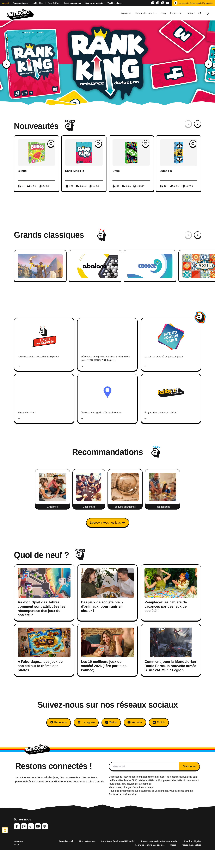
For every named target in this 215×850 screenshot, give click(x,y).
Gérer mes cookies (191, 845)
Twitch (161, 722)
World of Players (114, 3)
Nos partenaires (87, 841)
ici (185, 780)
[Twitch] (45, 826)
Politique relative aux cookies (150, 845)
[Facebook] (152, 3)
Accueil (5, 3)
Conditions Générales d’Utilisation (118, 841)
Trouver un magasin (94, 3)
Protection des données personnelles (159, 841)
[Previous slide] (6, 64)
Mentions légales (192, 841)
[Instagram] (157, 3)
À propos (125, 13)
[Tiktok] (31, 826)
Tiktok (113, 722)
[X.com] (162, 3)
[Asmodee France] (20, 13)
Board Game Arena (72, 3)
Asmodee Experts (20, 3)
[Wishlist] (207, 13)
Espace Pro (176, 13)
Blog (163, 13)
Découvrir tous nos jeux (105, 522)
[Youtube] (167, 3)
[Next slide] (208, 64)
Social (173, 845)
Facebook (60, 722)
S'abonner (189, 766)
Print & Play (53, 3)
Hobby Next (38, 3)
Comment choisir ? (144, 13)
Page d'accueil (66, 841)
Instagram (88, 722)
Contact (190, 13)
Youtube (137, 722)
